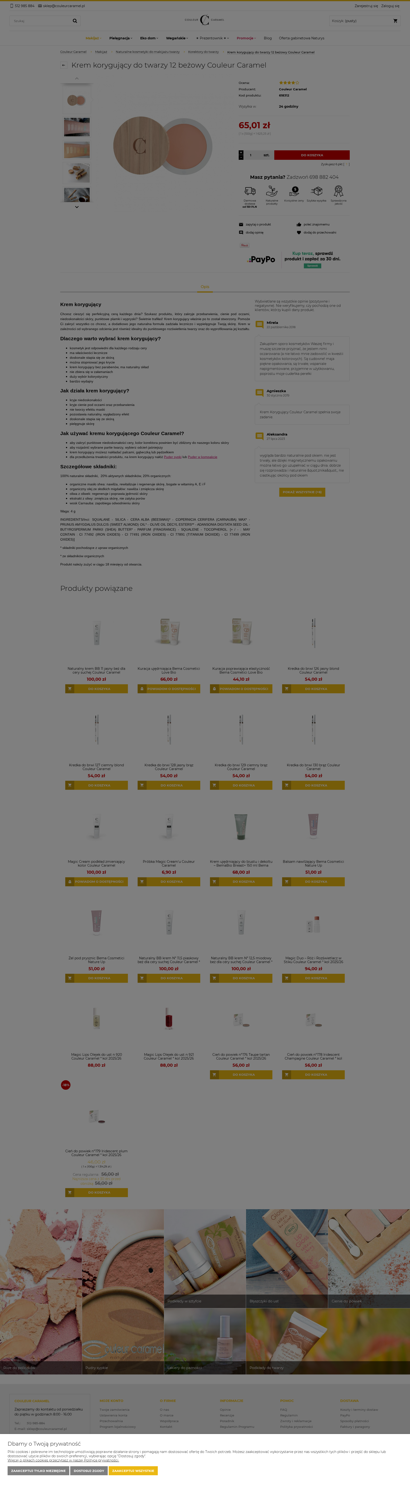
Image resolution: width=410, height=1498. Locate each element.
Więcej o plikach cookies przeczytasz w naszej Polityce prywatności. (63, 1460)
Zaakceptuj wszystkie (133, 1471)
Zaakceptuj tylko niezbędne (38, 1471)
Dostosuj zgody (89, 1471)
